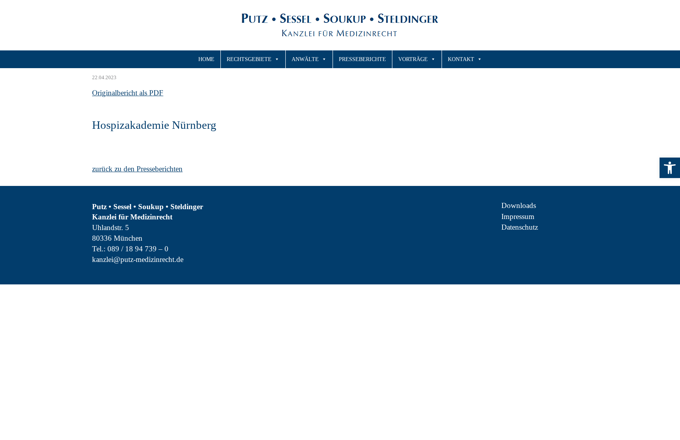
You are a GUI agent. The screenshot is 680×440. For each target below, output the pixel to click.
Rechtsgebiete (249, 59)
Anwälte (305, 59)
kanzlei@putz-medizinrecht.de (137, 259)
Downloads (518, 205)
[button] (670, 168)
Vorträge (413, 59)
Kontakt (461, 59)
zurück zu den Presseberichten (137, 169)
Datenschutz (519, 227)
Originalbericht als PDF (127, 93)
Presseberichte (362, 59)
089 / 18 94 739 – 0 (137, 249)
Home (206, 59)
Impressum (517, 216)
